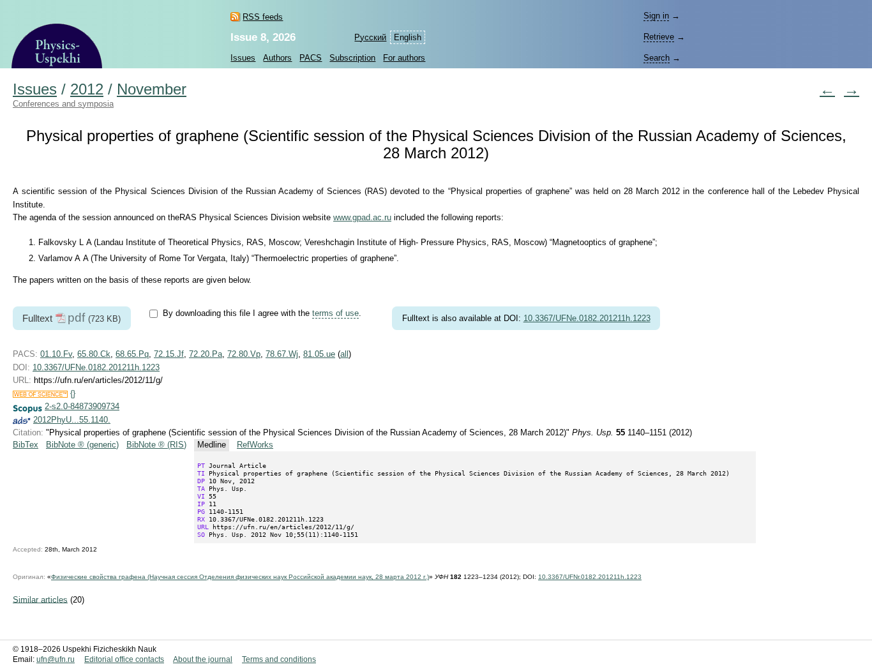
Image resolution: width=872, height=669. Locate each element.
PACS (310, 58)
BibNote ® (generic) (82, 444)
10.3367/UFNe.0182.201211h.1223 (586, 318)
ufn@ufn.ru (55, 659)
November (151, 89)
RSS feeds (263, 17)
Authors (277, 58)
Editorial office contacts (124, 659)
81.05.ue (319, 354)
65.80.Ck (93, 354)
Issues (242, 58)
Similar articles (40, 599)
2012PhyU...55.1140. (71, 420)
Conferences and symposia (63, 104)
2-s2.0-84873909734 (82, 406)
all (344, 354)
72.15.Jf (169, 354)
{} (72, 393)
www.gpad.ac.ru (362, 217)
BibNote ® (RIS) (156, 444)
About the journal (202, 659)
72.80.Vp (243, 354)
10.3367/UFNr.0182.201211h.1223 (590, 576)
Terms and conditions (279, 659)
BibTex (25, 444)
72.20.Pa (205, 354)
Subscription (352, 58)
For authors (404, 58)
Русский (370, 37)
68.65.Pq (132, 354)
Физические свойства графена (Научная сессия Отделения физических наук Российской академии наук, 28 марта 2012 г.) (240, 576)
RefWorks (255, 444)
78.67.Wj (282, 354)
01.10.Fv (56, 354)
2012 (86, 89)
